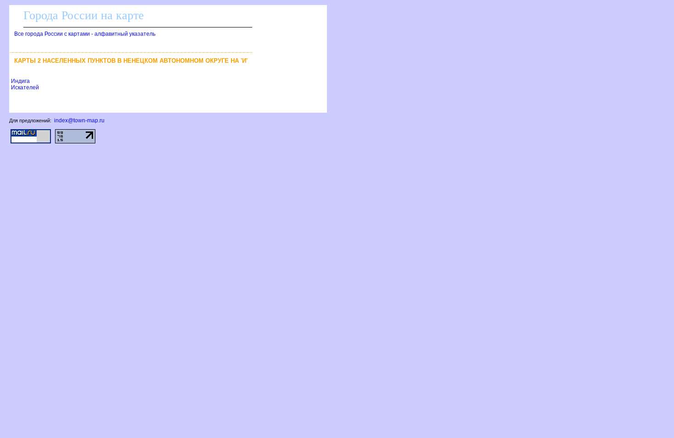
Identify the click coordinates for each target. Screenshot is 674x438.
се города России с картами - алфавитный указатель (84, 34)
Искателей (25, 87)
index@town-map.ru (79, 120)
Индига (20, 81)
